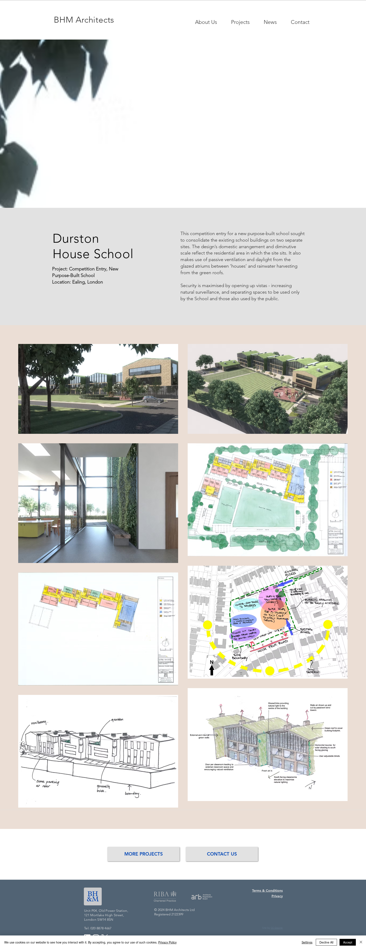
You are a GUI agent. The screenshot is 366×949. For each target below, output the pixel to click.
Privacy (277, 896)
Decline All (326, 942)
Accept (347, 942)
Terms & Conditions (267, 891)
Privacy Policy (167, 942)
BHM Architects (84, 20)
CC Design (277, 927)
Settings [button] (307, 942)
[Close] (360, 942)
